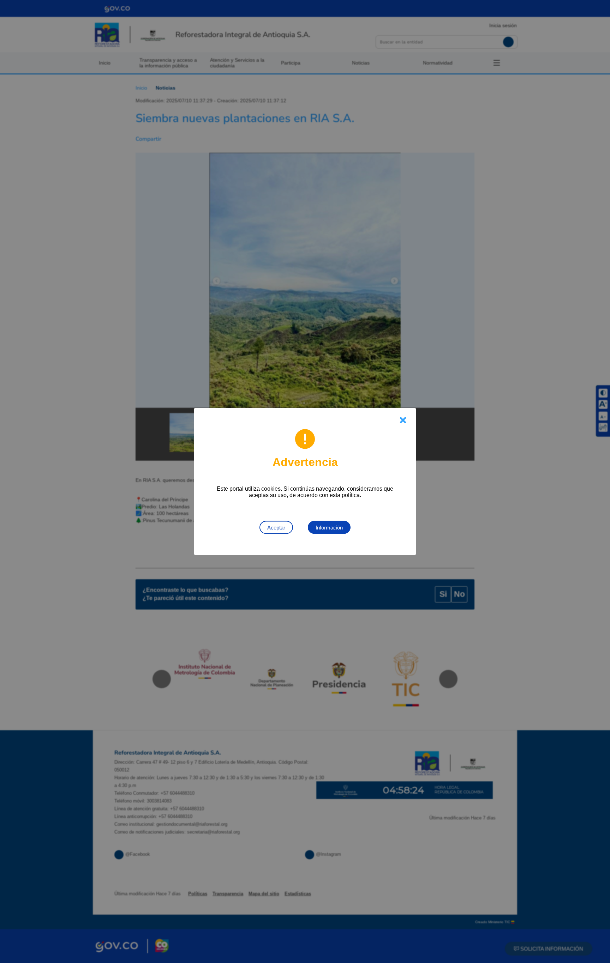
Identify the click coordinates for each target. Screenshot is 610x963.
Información (329, 528)
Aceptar (276, 528)
